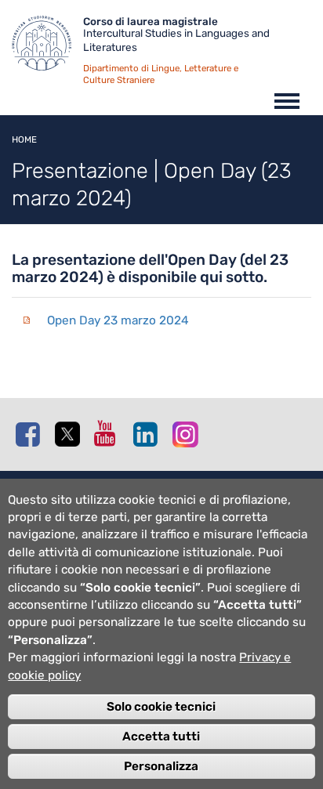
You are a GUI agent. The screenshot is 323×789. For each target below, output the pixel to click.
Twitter (70, 435)
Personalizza (161, 766)
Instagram (188, 433)
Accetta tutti (161, 736)
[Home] (47, 47)
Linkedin (149, 434)
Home (24, 139)
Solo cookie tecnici (161, 707)
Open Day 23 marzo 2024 (118, 320)
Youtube (109, 433)
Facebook (31, 434)
